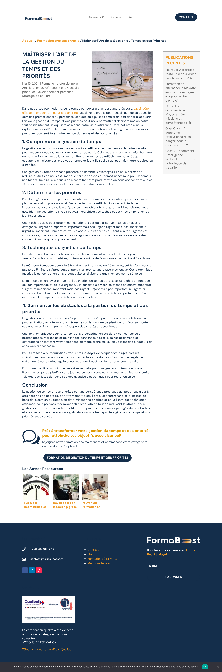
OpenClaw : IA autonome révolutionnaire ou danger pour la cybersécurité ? (178, 137)
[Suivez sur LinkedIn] (32, 570)
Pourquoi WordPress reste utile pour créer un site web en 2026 (180, 74)
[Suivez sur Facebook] (25, 570)
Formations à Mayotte (103, 559)
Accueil (28, 41)
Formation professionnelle (58, 41)
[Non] (217, 667)
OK (205, 666)
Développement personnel (55, 92)
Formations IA (96, 17)
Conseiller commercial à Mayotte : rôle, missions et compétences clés (178, 114)
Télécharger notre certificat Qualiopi (47, 649)
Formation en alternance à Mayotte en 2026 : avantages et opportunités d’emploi (180, 92)
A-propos (116, 17)
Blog (130, 17)
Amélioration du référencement (44, 88)
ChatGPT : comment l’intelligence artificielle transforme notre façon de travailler (180, 159)
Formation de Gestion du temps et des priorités (87, 458)
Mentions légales (99, 563)
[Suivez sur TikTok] (39, 570)
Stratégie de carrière (36, 96)
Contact (186, 17)
